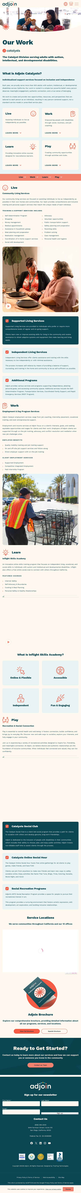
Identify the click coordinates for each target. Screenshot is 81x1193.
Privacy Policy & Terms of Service (28, 1177)
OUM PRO (74, 973)
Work (32, 177)
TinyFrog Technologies (60, 1166)
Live (21, 177)
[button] (77, 4)
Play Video (8, 306)
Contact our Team (40, 1065)
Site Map (61, 1177)
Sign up (60, 1113)
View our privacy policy (53, 1189)
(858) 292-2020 (40, 1125)
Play (57, 177)
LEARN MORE (11, 133)
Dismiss (68, 1189)
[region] (40, 1189)
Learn (45, 177)
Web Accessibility (49, 1177)
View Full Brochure (27, 1031)
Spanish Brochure (54, 1031)
